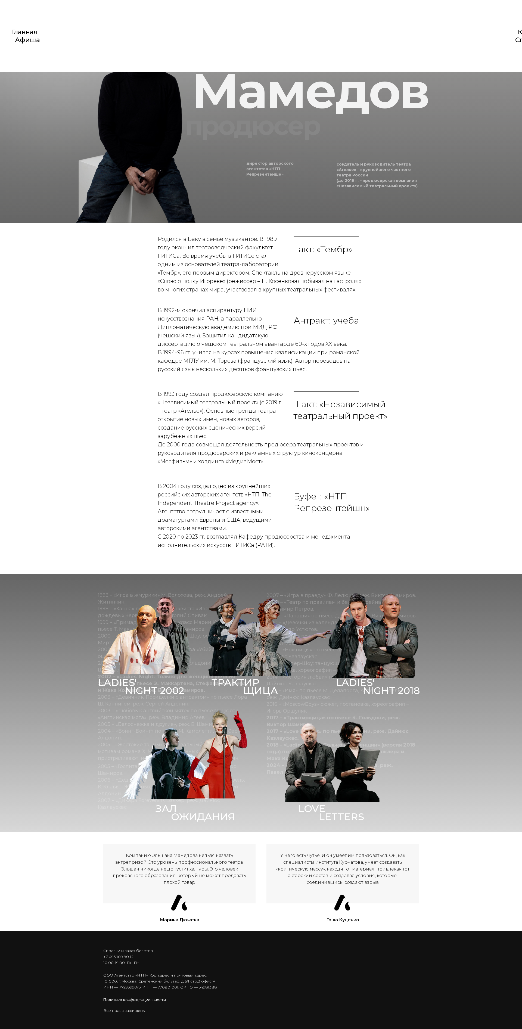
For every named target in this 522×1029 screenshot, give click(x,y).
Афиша (27, 40)
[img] (222, 633)
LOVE (311, 809)
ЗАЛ (166, 809)
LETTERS (341, 817)
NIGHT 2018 (391, 691)
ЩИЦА (260, 691)
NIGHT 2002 (154, 691)
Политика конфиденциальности (134, 999)
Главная (24, 32)
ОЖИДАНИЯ (203, 817)
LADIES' (117, 682)
